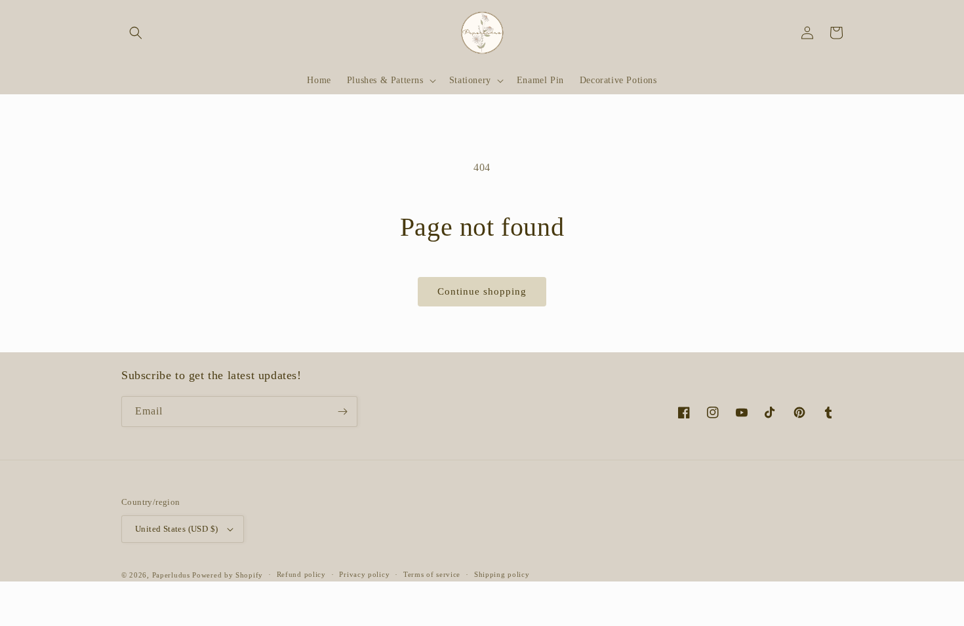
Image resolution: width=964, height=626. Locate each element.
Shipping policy (502, 574)
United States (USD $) (176, 529)
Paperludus (171, 575)
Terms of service (431, 574)
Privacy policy (364, 574)
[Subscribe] (342, 411)
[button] (135, 32)
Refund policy (301, 574)
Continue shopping (482, 291)
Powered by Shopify (227, 575)
